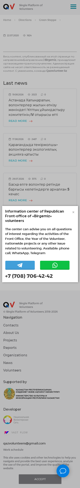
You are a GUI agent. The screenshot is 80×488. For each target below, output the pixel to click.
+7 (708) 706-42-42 (29, 276)
